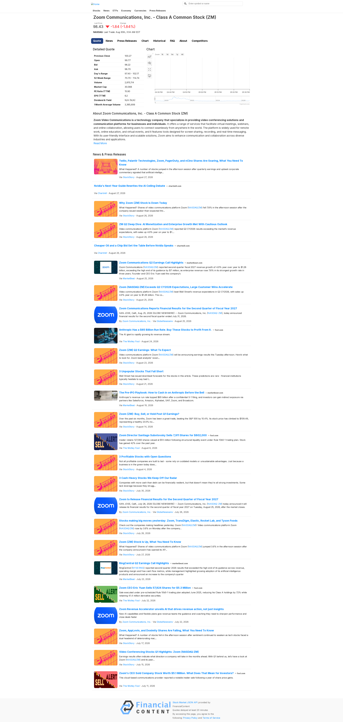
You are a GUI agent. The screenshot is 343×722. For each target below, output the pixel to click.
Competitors (200, 40)
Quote (97, 40)
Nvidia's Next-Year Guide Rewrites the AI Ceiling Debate (137, 185)
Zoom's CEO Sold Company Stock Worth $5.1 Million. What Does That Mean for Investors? (182, 673)
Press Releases (158, 10)
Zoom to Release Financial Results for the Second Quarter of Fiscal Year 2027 (168, 499)
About (183, 40)
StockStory (128, 177)
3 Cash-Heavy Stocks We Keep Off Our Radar (148, 478)
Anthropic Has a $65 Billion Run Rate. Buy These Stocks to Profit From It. (171, 329)
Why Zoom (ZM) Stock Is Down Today (143, 202)
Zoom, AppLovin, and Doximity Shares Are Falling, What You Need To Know (166, 630)
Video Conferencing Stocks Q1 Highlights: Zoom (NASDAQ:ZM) (159, 651)
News (106, 10)
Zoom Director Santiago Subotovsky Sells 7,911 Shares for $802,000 (168, 435)
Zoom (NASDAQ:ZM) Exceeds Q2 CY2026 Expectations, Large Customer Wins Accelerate (176, 287)
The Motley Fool (131, 341)
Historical (159, 40)
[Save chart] (149, 76)
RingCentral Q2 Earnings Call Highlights (153, 563)
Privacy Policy (190, 717)
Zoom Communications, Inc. (136, 321)
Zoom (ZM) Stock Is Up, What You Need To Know (150, 541)
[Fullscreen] (149, 69)
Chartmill (102, 193)
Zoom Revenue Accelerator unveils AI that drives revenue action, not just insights (171, 609)
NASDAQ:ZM (195, 207)
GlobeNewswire (165, 321)
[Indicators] (149, 56)
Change (123, 23)
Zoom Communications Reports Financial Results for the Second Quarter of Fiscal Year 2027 (178, 308)
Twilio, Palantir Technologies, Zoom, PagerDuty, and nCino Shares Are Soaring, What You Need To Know (181, 162)
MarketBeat (129, 278)
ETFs (115, 10)
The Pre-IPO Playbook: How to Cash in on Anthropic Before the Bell (171, 392)
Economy (126, 10)
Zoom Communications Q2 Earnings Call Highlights (160, 262)
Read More (100, 143)
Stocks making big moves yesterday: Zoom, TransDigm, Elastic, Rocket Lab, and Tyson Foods (178, 520)
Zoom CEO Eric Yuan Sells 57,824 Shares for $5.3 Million (160, 587)
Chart (145, 40)
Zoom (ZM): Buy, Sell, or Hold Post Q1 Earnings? (149, 414)
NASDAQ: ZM (215, 313)
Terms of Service (211, 717)
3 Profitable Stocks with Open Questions (145, 456)
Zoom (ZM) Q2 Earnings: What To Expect (145, 350)
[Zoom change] (149, 63)
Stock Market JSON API (185, 702)
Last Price (98, 23)
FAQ (172, 40)
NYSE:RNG (138, 568)
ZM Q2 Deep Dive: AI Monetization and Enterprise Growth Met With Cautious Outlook (173, 224)
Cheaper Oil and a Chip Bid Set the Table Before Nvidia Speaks (142, 245)
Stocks (96, 10)
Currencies (140, 10)
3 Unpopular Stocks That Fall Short (141, 371)
